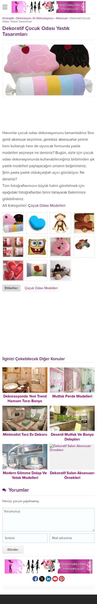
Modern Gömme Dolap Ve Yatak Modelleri (25, 475)
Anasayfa (8, 18)
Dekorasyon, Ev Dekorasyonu (34, 18)
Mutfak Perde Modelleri (72, 396)
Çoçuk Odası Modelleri (46, 205)
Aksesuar (62, 18)
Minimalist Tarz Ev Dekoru (25, 434)
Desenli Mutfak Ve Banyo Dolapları (72, 437)
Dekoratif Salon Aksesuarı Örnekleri (72, 475)
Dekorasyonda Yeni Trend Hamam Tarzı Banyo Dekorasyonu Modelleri (25, 401)
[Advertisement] (48, 113)
